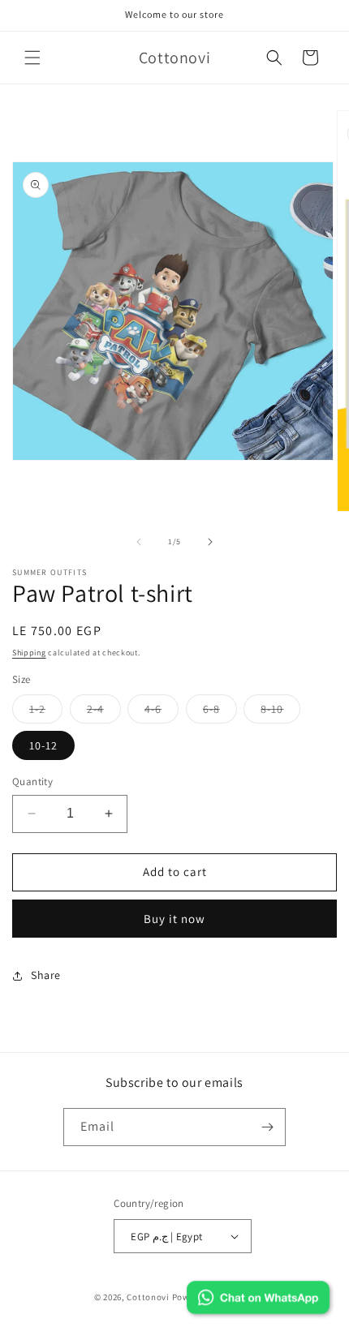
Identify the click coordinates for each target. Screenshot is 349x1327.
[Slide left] (139, 542)
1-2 (45, 712)
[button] (32, 57)
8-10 (280, 712)
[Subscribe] (267, 1127)
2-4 (104, 712)
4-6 (161, 712)
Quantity (32, 781)
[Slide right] (210, 542)
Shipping (29, 652)
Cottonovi (148, 1297)
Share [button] (46, 975)
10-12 (43, 745)
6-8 (220, 712)
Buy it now (174, 918)
